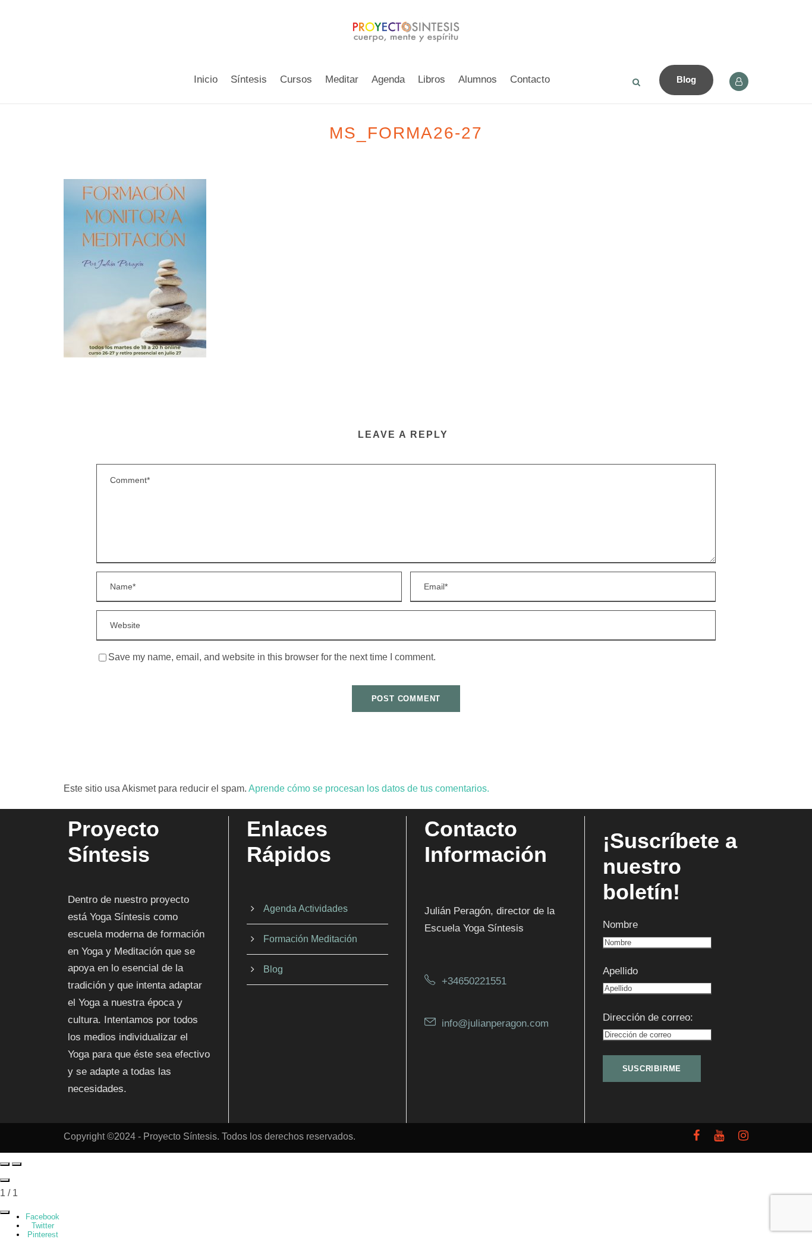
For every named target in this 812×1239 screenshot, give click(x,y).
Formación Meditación (310, 939)
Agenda (388, 79)
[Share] (5, 1212)
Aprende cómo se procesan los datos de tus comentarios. (368, 788)
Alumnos (477, 79)
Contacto (530, 79)
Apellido (620, 971)
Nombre (620, 924)
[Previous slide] (5, 1164)
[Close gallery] (5, 1180)
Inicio (206, 79)
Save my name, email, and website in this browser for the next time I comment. (272, 657)
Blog (686, 79)
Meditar (341, 79)
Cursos (296, 79)
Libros (431, 79)
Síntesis (249, 79)
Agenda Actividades (305, 909)
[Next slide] (16, 1164)
